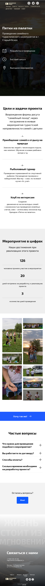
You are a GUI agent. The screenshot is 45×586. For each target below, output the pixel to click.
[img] (28, 3)
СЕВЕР (23, 9)
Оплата (27, 6)
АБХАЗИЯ (17, 9)
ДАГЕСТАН (9, 9)
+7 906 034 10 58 (35, 6)
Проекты (14, 6)
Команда (8, 6)
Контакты (21, 6)
